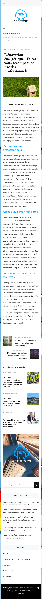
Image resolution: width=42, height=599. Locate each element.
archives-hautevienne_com (21, 104)
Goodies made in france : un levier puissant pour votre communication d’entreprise (20, 511)
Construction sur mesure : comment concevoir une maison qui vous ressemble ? (21, 503)
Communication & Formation (16, 559)
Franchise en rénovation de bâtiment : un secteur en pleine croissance (19, 536)
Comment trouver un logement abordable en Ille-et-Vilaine (13, 403)
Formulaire (22, 591)
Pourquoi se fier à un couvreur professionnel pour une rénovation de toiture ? (12, 383)
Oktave (27, 182)
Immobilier (25, 49)
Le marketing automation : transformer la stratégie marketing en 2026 (19, 529)
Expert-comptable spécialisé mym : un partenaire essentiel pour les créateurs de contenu (19, 520)
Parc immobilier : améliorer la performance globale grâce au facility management (14, 423)
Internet (7, 577)
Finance (6, 565)
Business (7, 554)
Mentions (21, 594)
